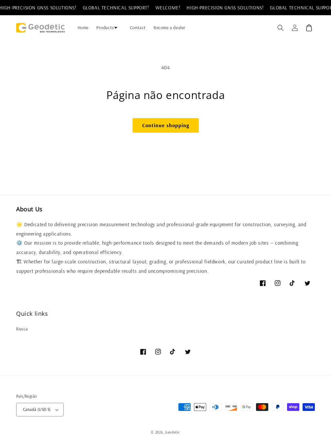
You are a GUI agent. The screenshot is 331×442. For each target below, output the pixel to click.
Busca (22, 329)
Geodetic (172, 432)
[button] (109, 27)
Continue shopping (165, 125)
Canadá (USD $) (37, 409)
